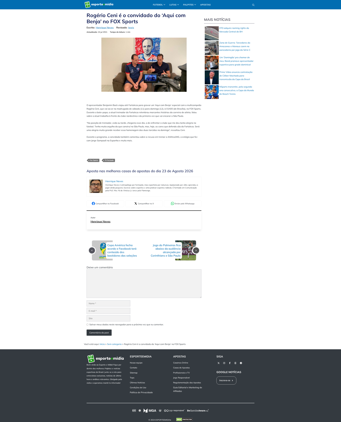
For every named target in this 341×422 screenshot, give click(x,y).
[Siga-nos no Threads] (235, 363)
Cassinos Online (180, 362)
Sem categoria (114, 344)
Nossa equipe (136, 362)
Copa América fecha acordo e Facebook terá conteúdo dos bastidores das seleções (122, 250)
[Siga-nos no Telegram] (241, 363)
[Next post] (196, 250)
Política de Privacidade (141, 392)
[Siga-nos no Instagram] (224, 363)
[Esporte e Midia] (99, 4)
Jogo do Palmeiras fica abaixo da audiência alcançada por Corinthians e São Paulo (166, 250)
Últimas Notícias (137, 382)
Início (102, 344)
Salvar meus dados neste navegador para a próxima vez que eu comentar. (126, 324)
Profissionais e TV (181, 372)
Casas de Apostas (181, 367)
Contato (133, 367)
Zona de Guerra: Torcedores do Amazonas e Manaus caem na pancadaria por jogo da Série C (234, 46)
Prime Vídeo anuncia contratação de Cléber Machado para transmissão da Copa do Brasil (235, 76)
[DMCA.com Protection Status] (184, 420)
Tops (132, 377)
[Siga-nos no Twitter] (218, 363)
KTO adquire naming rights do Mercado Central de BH (234, 30)
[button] (253, 4)
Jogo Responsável (181, 377)
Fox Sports (94, 160)
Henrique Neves (100, 221)
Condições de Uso (138, 387)
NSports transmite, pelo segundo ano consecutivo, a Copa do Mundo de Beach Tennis (236, 90)
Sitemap (133, 372)
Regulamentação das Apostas (187, 382)
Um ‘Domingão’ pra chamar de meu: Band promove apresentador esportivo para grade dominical (236, 61)
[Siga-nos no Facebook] (230, 363)
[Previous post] (92, 250)
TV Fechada (109, 160)
